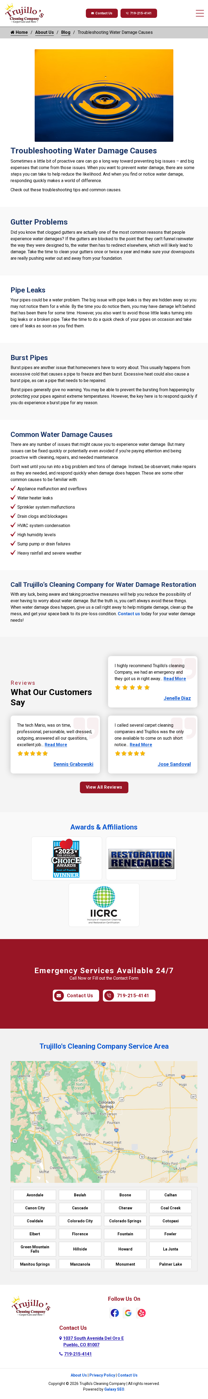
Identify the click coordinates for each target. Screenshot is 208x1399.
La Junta (170, 1249)
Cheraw (125, 1208)
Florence (80, 1234)
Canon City (35, 1208)
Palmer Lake (170, 1264)
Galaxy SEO (114, 1389)
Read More (56, 744)
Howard (125, 1249)
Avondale (35, 1195)
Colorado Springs (125, 1221)
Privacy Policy (102, 1375)
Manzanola (80, 1264)
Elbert (35, 1234)
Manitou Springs (35, 1264)
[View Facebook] (115, 1312)
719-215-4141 (141, 13)
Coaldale (35, 1221)
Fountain (125, 1234)
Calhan (170, 1195)
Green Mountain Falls (35, 1249)
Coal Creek (171, 1208)
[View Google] (128, 1312)
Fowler (170, 1234)
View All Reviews (104, 787)
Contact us (129, 613)
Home (21, 32)
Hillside (80, 1249)
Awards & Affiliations (104, 827)
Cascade (80, 1208)
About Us (44, 32)
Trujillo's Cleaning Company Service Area (104, 1046)
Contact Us (103, 13)
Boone (125, 1195)
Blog (65, 32)
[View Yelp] (141, 1312)
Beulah (80, 1195)
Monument (125, 1264)
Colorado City (80, 1221)
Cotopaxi (170, 1221)
